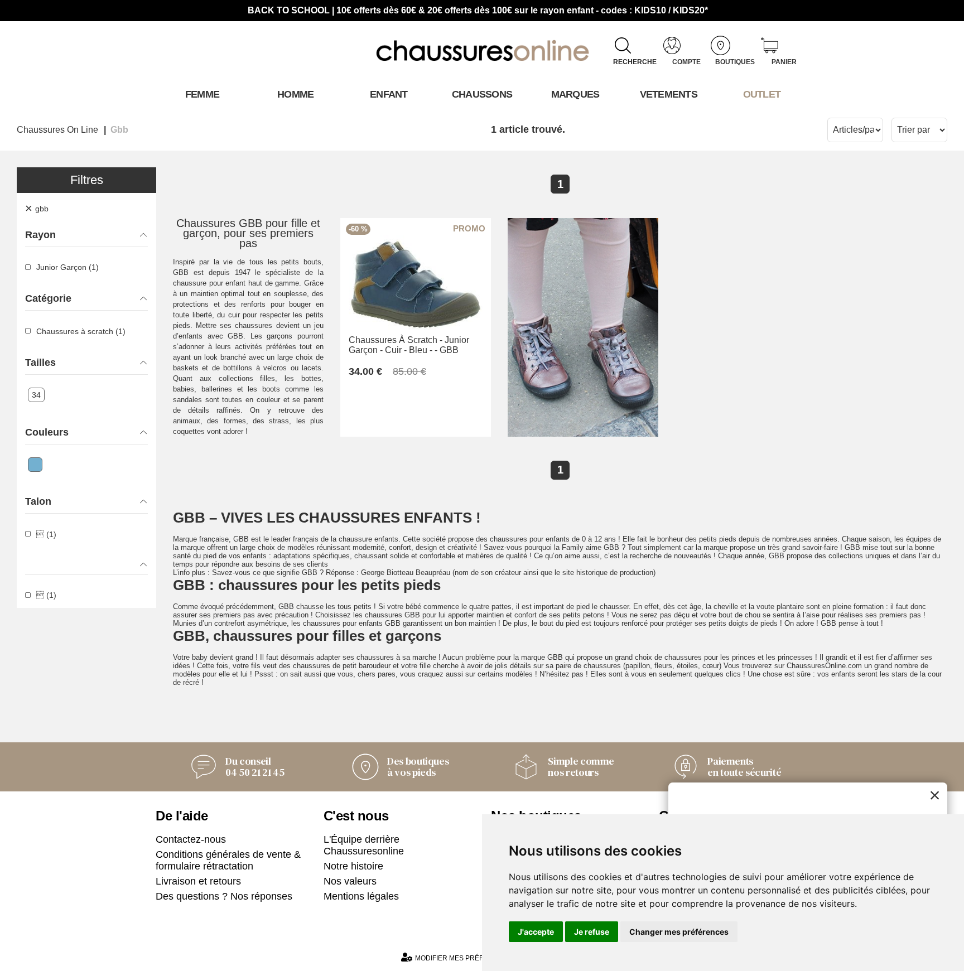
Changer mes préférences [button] (679, 931)
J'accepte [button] (536, 931)
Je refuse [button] (591, 931)
